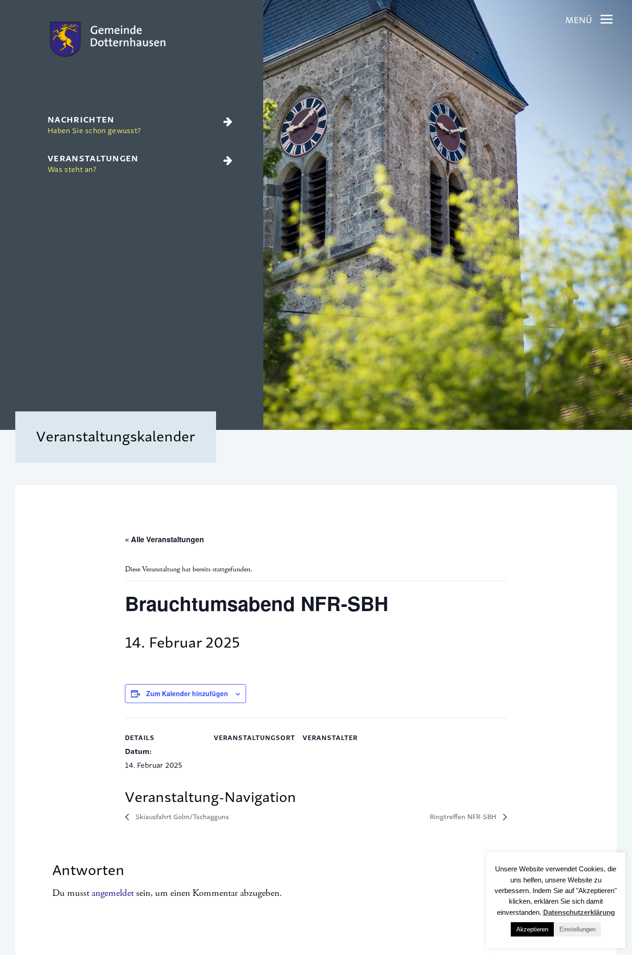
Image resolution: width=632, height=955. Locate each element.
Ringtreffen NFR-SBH (464, 816)
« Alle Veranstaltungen (164, 539)
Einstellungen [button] (577, 929)
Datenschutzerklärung (579, 912)
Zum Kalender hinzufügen (187, 693)
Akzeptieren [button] (532, 929)
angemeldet (113, 893)
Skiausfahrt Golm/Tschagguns (181, 816)
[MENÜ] (607, 19)
